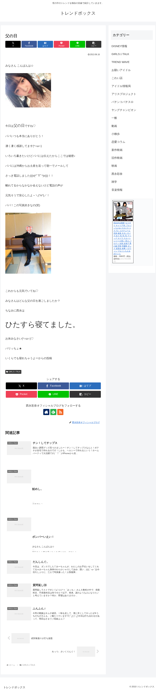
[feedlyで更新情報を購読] (53, 412)
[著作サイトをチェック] (46, 412)
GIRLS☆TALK (14, 372)
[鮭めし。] (53, 464)
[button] (93, 44)
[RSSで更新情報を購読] (60, 412)
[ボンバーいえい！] (53, 511)
